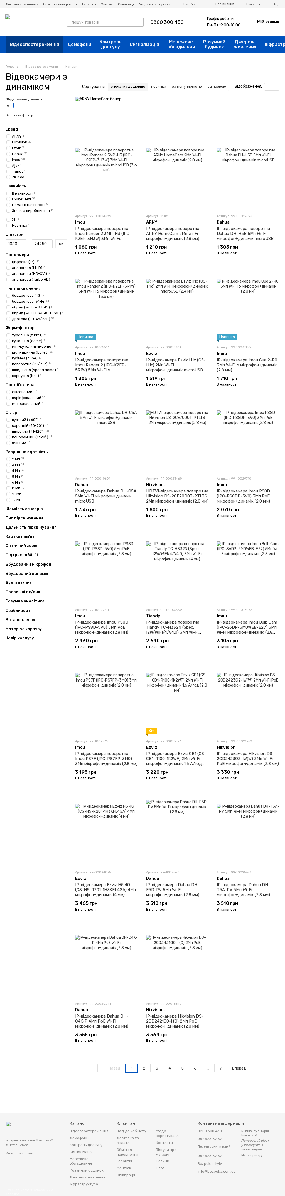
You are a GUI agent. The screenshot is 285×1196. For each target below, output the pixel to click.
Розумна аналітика (25, 601)
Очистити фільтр (19, 115)
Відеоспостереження (34, 44)
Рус (186, 4)
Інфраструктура (84, 1184)
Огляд (12, 412)
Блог (160, 1168)
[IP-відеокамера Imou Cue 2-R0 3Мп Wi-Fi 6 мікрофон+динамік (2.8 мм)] (248, 305)
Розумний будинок (214, 44)
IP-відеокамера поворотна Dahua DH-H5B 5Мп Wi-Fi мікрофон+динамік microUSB (245, 233)
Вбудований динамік (27, 574)
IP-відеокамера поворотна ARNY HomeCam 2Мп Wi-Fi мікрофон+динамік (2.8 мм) (172, 233)
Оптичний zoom (21, 546)
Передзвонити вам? (214, 1146)
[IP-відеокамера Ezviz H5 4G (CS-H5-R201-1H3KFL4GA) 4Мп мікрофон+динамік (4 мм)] (106, 831)
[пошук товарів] (139, 22)
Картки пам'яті (21, 537)
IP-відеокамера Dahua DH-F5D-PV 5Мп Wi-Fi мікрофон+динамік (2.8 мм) (172, 889)
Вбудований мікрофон (28, 564)
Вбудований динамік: (24, 99)
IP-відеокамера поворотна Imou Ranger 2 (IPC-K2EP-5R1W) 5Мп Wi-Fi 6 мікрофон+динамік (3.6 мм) (101, 367)
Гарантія (89, 4)
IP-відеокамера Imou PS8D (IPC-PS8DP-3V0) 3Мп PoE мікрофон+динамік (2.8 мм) (243, 496)
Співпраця (126, 4)
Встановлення (20, 620)
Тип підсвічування (24, 518)
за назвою (217, 86)
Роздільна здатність (27, 452)
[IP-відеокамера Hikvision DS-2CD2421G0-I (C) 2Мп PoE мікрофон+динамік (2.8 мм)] (177, 962)
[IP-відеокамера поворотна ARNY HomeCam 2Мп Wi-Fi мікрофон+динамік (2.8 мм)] (177, 174)
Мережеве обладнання (181, 44)
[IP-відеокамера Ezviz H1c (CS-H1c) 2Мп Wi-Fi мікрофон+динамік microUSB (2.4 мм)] (177, 305)
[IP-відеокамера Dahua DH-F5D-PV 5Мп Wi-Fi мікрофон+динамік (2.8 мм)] (177, 831)
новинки (158, 86)
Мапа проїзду (252, 1155)
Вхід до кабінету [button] (131, 1131)
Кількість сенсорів (24, 509)
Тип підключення (23, 288)
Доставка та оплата (22, 4)
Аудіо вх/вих (19, 583)
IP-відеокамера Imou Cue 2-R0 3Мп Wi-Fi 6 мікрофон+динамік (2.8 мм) (247, 364)
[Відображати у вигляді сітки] (268, 86)
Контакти (164, 1143)
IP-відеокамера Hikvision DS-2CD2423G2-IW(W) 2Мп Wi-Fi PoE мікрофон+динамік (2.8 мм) (248, 758)
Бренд (12, 129)
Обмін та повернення (60, 4)
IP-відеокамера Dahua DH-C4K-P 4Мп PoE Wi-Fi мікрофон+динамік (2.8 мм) (101, 1021)
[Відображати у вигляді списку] (275, 86)
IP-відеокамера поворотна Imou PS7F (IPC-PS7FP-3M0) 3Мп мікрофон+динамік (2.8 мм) (106, 758)
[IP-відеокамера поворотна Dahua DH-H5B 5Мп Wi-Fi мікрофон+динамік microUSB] (248, 174)
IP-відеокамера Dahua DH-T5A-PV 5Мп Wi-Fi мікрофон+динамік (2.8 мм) (243, 889)
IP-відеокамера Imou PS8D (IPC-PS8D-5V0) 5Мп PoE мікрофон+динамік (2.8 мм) (101, 627)
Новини (162, 1161)
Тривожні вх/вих (23, 592)
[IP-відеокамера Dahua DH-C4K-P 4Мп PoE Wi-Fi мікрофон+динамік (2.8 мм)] (106, 962)
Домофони (79, 44)
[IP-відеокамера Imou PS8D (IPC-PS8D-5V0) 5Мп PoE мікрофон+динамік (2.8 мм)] (106, 568)
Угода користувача (154, 4)
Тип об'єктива (20, 385)
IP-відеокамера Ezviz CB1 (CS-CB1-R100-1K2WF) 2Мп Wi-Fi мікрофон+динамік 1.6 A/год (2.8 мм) (176, 761)
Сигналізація (144, 44)
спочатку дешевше (128, 86)
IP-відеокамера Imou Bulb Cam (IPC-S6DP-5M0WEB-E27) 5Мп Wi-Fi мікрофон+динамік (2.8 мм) (247, 630)
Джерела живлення (245, 44)
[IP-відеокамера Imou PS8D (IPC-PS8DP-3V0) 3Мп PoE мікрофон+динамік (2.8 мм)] (248, 437)
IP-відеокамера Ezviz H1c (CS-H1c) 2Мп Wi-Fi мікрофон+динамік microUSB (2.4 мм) (176, 367)
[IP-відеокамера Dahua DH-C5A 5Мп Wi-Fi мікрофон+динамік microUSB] (106, 437)
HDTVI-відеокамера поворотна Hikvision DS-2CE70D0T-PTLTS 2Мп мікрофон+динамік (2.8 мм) (177, 496)
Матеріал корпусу (24, 629)
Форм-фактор (20, 328)
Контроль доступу (110, 44)
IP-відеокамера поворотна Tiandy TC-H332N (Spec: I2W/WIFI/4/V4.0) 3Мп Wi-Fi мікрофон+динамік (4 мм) (172, 630)
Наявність (16, 186)
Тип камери (17, 255)
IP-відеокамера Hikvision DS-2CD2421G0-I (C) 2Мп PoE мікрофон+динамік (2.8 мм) (174, 1021)
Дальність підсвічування (31, 527)
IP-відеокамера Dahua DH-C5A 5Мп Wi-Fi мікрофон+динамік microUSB (105, 496)
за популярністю (187, 86)
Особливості (18, 610)
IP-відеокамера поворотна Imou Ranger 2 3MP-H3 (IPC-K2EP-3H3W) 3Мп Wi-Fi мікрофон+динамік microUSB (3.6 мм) (103, 238)
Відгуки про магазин (166, 1152)
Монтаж (107, 4)
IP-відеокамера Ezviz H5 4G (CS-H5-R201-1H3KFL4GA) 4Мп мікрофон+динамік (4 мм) (105, 889)
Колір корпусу (20, 638)
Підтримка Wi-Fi (22, 555)
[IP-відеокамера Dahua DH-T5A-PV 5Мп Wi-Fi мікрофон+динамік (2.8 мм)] (248, 831)
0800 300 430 (167, 22)
